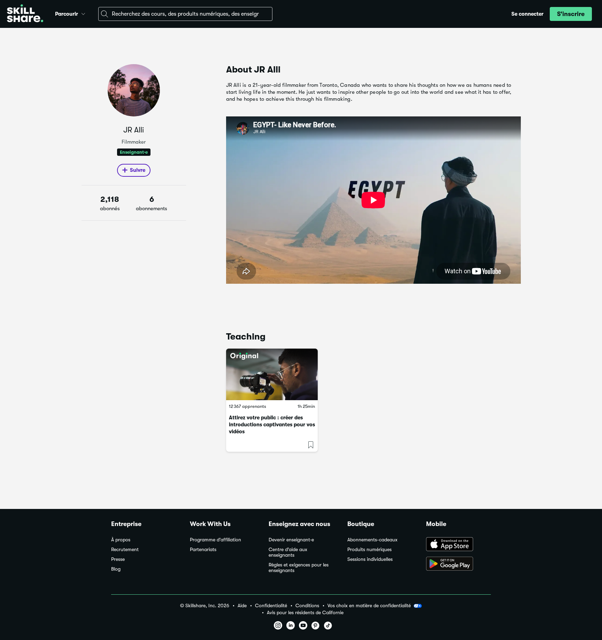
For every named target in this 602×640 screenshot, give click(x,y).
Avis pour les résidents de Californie (305, 612)
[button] (83, 13)
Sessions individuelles (370, 559)
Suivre (137, 170)
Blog (116, 569)
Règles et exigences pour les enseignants (299, 567)
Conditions (307, 605)
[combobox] (185, 14)
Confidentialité (271, 605)
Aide (242, 605)
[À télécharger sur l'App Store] (458, 545)
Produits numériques (369, 549)
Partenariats (203, 549)
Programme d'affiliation (215, 539)
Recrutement (125, 549)
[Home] (25, 14)
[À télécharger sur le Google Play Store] (458, 564)
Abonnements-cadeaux (372, 539)
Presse (118, 559)
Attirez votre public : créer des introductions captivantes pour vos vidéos (272, 424)
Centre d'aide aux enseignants (288, 552)
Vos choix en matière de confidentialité (369, 605)
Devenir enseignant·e (291, 539)
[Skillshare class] (272, 374)
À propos (120, 539)
